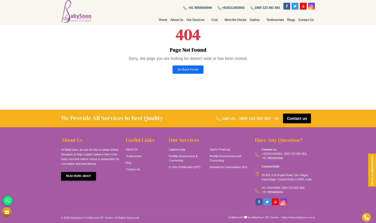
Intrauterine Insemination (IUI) (228, 167)
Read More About (78, 176)
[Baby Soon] (76, 12)
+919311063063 (233, 7)
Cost (214, 19)
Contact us (297, 118)
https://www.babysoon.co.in (298, 217)
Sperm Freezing (220, 149)
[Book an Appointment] (7, 212)
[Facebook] (286, 6)
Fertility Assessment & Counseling (183, 158)
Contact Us (306, 19)
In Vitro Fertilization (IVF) (184, 167)
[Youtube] (303, 6)
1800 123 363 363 (267, 7)
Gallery (255, 19)
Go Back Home (188, 69)
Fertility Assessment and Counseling (225, 158)
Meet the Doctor (236, 19)
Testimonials (275, 19)
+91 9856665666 (199, 7)
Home (163, 19)
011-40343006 (271, 187)
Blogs (291, 19)
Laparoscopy (177, 149)
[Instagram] (311, 6)
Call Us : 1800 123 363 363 (245, 118)
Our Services (195, 19)
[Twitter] (295, 6)
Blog (128, 162)
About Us (176, 19)
